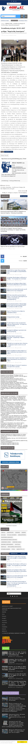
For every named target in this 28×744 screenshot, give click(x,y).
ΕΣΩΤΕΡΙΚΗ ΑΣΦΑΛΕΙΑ (7, 537)
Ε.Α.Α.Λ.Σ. (4, 629)
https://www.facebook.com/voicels (19, 173)
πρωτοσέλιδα (9, 525)
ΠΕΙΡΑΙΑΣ (3, 546)
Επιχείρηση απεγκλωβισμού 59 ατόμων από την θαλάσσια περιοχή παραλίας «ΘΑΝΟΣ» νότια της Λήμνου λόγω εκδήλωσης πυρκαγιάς (14, 376)
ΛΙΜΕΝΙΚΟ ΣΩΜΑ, (12, 35)
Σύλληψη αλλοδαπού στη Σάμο (13, 317)
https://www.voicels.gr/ (19, 170)
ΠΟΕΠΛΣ (4, 612)
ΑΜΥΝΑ (3, 532)
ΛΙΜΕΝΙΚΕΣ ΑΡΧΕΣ (6, 542)
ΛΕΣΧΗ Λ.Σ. (4, 631)
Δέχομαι (22, 741)
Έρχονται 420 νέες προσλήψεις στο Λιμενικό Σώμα (12, 246)
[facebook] (11, 1)
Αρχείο (23, 553)
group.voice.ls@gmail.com (9, 176)
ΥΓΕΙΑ (13, 549)
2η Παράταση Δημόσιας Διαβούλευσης (10, 443)
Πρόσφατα (5, 553)
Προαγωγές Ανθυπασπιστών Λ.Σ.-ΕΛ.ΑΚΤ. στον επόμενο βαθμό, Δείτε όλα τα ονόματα (17, 731)
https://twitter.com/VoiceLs (10, 174)
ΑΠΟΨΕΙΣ (17, 532)
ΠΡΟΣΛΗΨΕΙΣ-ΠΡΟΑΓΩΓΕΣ (14, 546)
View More (24, 196)
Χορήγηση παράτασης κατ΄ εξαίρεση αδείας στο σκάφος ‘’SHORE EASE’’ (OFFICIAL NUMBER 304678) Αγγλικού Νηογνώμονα (13, 436)
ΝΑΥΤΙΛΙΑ (17, 544)
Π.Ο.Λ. (3, 614)
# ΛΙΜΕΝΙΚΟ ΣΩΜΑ (8, 151)
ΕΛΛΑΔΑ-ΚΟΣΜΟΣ (7, 20)
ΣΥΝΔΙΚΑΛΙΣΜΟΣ (5, 549)
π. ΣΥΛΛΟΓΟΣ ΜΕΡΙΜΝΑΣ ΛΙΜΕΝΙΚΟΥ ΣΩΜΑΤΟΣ (13, 633)
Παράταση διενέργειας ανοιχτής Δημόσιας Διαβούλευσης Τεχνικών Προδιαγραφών (14, 441)
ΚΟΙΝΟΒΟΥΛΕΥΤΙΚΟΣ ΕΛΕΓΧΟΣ (9, 539)
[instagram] (17, 596)
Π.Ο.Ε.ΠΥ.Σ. (4, 622)
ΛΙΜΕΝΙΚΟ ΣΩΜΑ (8, 23)
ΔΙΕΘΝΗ (24, 532)
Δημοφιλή (14, 553)
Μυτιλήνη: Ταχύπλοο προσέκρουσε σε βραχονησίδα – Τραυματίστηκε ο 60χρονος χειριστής (15, 337)
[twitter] (14, 1)
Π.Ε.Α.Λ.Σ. (4, 616)
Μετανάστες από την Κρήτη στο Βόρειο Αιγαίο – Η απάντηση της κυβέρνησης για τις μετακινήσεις (17, 668)
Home (2, 23)
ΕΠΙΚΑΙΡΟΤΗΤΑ (22, 535)
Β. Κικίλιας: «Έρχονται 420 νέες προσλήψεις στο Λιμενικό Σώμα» (14, 389)
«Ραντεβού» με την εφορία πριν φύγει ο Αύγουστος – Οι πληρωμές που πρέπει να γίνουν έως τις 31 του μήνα (17, 345)
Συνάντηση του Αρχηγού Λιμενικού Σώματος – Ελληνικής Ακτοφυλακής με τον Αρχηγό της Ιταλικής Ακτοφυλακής (13, 230)
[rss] (16, 1)
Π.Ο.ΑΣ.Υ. (4, 618)
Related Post (5, 196)
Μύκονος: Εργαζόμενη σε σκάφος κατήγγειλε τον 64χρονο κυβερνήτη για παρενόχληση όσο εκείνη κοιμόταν (16, 352)
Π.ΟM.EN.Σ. (4, 627)
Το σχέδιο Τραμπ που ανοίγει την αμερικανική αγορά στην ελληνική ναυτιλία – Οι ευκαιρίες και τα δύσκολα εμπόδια (16, 324)
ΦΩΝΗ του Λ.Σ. (20, 549)
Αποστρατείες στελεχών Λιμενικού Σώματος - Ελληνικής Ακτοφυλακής (17, 699)
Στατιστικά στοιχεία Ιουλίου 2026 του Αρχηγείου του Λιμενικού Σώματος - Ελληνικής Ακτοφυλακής (13, 212)
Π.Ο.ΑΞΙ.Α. (4, 620)
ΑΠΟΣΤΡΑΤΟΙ (10, 532)
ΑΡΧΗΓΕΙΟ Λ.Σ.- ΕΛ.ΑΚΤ (7, 606)
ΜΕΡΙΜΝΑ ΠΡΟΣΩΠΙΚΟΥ (7, 544)
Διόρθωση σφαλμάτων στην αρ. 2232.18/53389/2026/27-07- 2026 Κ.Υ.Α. (14, 438)
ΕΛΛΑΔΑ (3, 535)
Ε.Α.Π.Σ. (3, 624)
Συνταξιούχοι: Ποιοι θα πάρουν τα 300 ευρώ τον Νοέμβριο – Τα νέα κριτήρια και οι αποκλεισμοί (17, 661)
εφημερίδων (15, 525)
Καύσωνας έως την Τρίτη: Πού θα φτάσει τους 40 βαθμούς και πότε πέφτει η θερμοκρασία (17, 675)
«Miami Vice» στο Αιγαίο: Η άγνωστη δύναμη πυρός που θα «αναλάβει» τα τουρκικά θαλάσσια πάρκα (16, 272)
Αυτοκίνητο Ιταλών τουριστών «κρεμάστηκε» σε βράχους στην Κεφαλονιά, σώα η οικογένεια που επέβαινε (17, 359)
